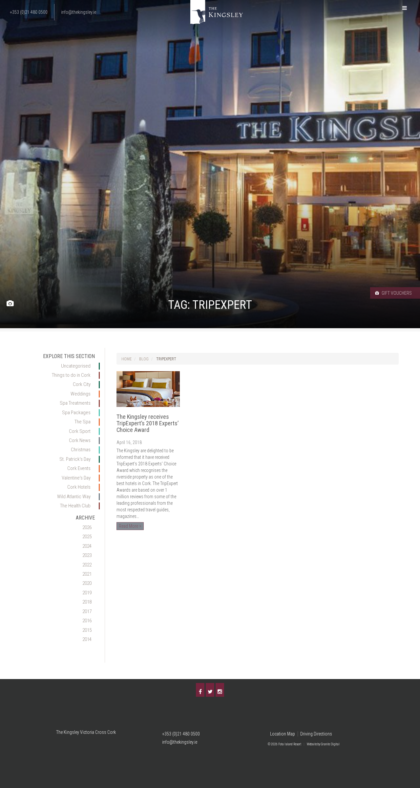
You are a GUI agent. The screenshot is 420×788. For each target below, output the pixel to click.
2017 (87, 611)
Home (126, 359)
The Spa (82, 422)
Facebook (200, 690)
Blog (144, 359)
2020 (87, 583)
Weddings (81, 394)
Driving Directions (316, 733)
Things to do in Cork (71, 375)
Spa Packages (76, 412)
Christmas (81, 450)
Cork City (82, 384)
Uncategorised (76, 366)
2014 (87, 639)
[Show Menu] (404, 8)
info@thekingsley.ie (179, 742)
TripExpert (166, 359)
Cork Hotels (79, 487)
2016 (87, 621)
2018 (87, 602)
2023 (87, 555)
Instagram (220, 690)
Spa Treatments (75, 403)
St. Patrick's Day (75, 459)
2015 (87, 630)
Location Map (282, 733)
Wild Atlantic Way (74, 497)
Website (312, 744)
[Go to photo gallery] (10, 304)
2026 (87, 527)
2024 (87, 546)
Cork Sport (80, 431)
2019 (87, 593)
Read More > (130, 526)
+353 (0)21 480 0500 (181, 733)
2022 (87, 565)
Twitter (210, 690)
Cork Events (79, 468)
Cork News (80, 440)
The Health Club (75, 506)
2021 (87, 574)
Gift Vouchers (396, 293)
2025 (87, 537)
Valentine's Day (76, 478)
